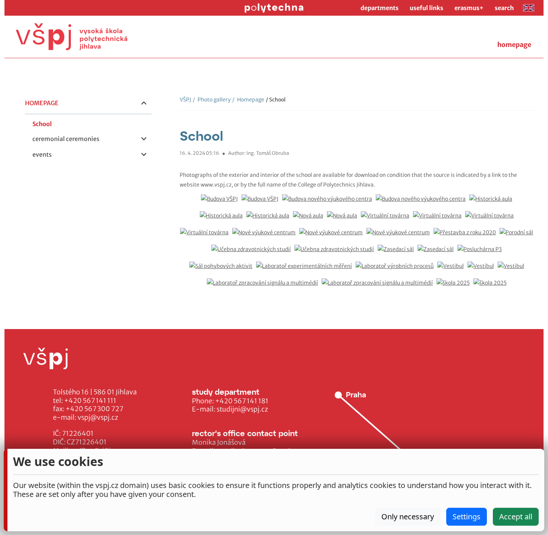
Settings (467, 516)
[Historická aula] (492, 202)
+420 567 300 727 (94, 409)
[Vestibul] (452, 270)
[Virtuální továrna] (387, 219)
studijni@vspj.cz (242, 409)
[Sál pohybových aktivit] (222, 270)
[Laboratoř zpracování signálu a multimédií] (264, 286)
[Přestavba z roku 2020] (467, 236)
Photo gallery (212, 99)
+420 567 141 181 (241, 401)
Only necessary (407, 516)
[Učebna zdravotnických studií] (253, 253)
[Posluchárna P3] (481, 253)
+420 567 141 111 (90, 401)
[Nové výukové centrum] (265, 236)
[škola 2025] (455, 286)
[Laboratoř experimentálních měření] (306, 270)
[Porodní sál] (518, 236)
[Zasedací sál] (398, 253)
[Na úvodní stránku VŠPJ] (71, 37)
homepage (514, 45)
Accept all (515, 516)
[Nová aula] (310, 219)
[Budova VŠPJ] (221, 202)
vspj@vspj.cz (98, 417)
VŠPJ (185, 99)
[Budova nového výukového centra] (329, 202)
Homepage (248, 99)
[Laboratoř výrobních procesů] (396, 270)
